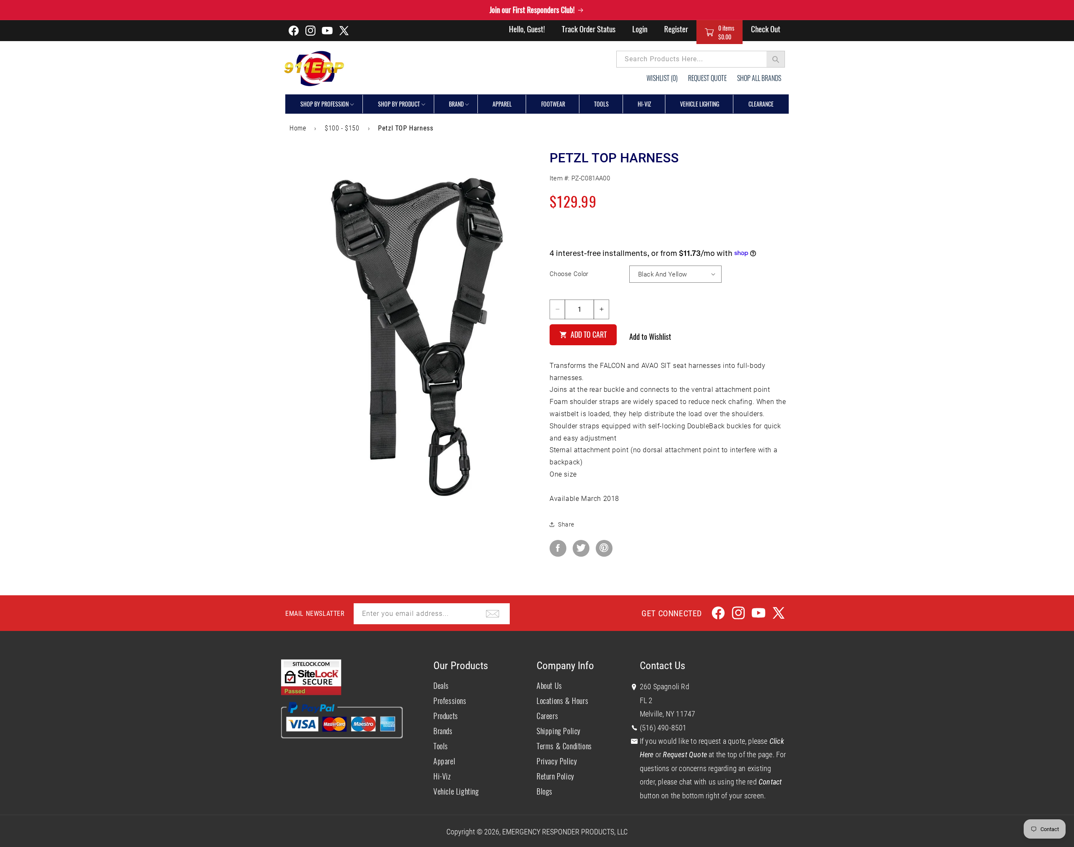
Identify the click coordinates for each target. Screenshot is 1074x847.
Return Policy (555, 776)
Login (639, 28)
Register (676, 28)
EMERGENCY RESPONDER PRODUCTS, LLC (565, 831)
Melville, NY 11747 (668, 713)
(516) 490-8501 (663, 727)
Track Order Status (588, 28)
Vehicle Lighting (456, 791)
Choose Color (569, 274)
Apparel (444, 761)
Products (445, 715)
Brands (443, 730)
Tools (440, 745)
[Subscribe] (492, 614)
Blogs (545, 791)
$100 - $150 (342, 128)
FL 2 (646, 700)
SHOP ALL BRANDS (759, 78)
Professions (450, 700)
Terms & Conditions (564, 745)
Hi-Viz (442, 776)
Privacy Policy (557, 761)
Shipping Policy (559, 730)
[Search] (775, 59)
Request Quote (707, 78)
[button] (719, 32)
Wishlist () (662, 78)
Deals (441, 685)
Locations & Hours (562, 700)
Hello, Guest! (527, 28)
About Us (549, 685)
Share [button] (566, 524)
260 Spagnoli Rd (664, 686)
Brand (456, 103)
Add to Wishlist (650, 336)
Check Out (765, 28)
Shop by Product (399, 103)
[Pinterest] (604, 548)
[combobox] (700, 59)
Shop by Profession (324, 103)
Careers (547, 715)
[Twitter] (581, 548)
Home (297, 128)
